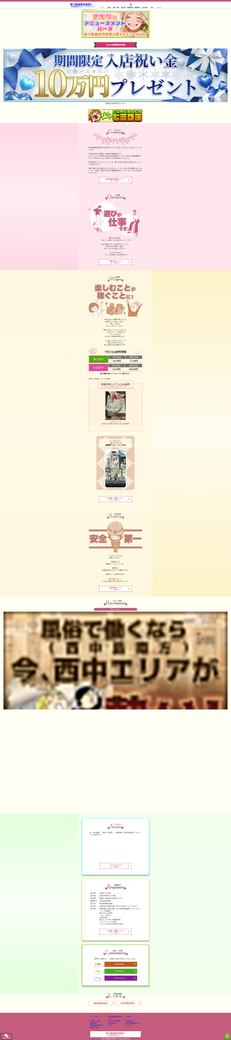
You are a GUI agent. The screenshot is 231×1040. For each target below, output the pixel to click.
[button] (112, 39)
